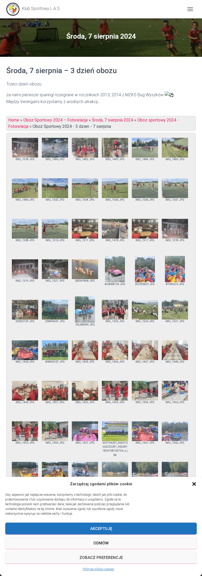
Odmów (101, 543)
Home (13, 120)
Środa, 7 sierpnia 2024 (112, 120)
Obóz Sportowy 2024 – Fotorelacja (55, 120)
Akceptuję (101, 528)
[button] (194, 484)
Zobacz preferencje (101, 557)
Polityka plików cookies (98, 569)
